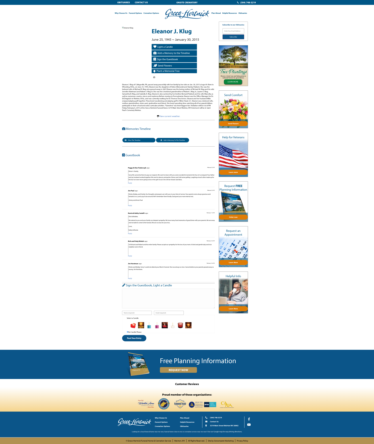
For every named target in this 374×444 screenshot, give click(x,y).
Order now (233, 217)
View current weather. (169, 116)
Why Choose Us (121, 13)
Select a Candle (133, 318)
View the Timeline (134, 140)
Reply (130, 183)
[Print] (154, 77)
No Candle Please (135, 332)
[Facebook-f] (249, 419)
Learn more (233, 172)
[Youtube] (249, 424)
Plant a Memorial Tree (168, 71)
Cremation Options (151, 13)
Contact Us (141, 2)
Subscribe (233, 37)
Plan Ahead (216, 13)
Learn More (233, 262)
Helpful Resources (229, 13)
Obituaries (123, 2)
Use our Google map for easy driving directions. (224, 431)
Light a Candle (165, 46)
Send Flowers (165, 65)
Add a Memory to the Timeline (173, 53)
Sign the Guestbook (167, 59)
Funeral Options (135, 13)
